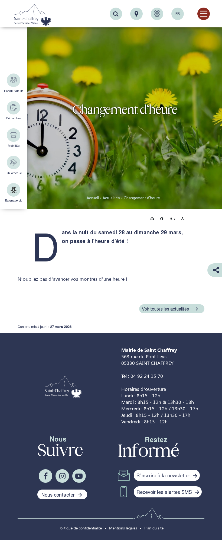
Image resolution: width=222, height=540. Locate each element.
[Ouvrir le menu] (203, 14)
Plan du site (154, 528)
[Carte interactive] (136, 14)
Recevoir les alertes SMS (164, 491)
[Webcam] (157, 14)
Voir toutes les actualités (165, 309)
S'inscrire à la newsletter (163, 475)
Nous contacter (58, 494)
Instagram (62, 476)
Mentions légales (123, 528)
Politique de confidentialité (80, 528)
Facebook (45, 476)
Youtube (79, 476)
